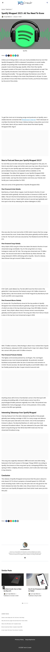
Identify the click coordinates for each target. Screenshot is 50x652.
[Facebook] (6, 56)
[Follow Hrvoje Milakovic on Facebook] (25, 557)
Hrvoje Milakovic (8, 17)
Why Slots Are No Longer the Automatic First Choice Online (14, 620)
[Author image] (2, 17)
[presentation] (13, 579)
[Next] (46, 587)
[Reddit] (11, 56)
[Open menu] (3, 3)
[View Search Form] (47, 2)
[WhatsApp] (13, 56)
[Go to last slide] (4, 587)
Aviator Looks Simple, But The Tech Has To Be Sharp (13, 617)
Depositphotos (30, 639)
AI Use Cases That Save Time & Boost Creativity (12, 630)
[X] (9, 56)
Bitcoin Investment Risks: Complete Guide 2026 (12, 627)
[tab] (22, 603)
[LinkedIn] (15, 56)
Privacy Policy (19, 639)
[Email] (18, 56)
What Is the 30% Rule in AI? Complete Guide (11, 623)
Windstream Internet (29, 120)
